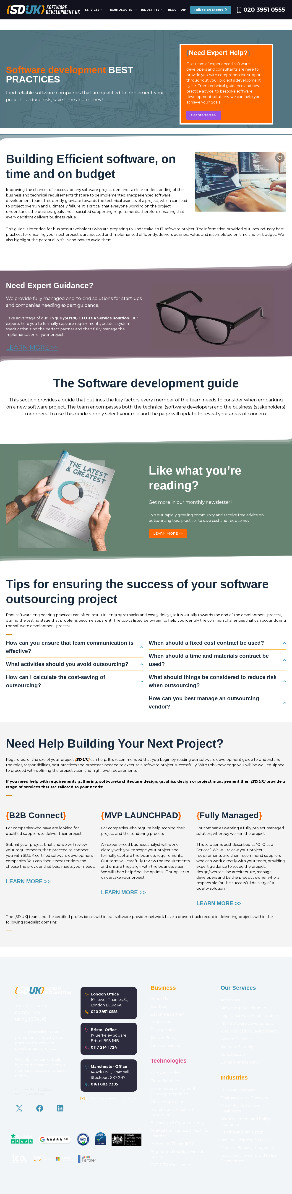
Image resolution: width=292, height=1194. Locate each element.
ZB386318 (36, 1094)
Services (92, 9)
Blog (172, 9)
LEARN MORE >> (32, 347)
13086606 (45, 1089)
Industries (150, 9)
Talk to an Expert (208, 9)
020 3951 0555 (264, 9)
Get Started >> (203, 115)
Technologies (120, 9)
